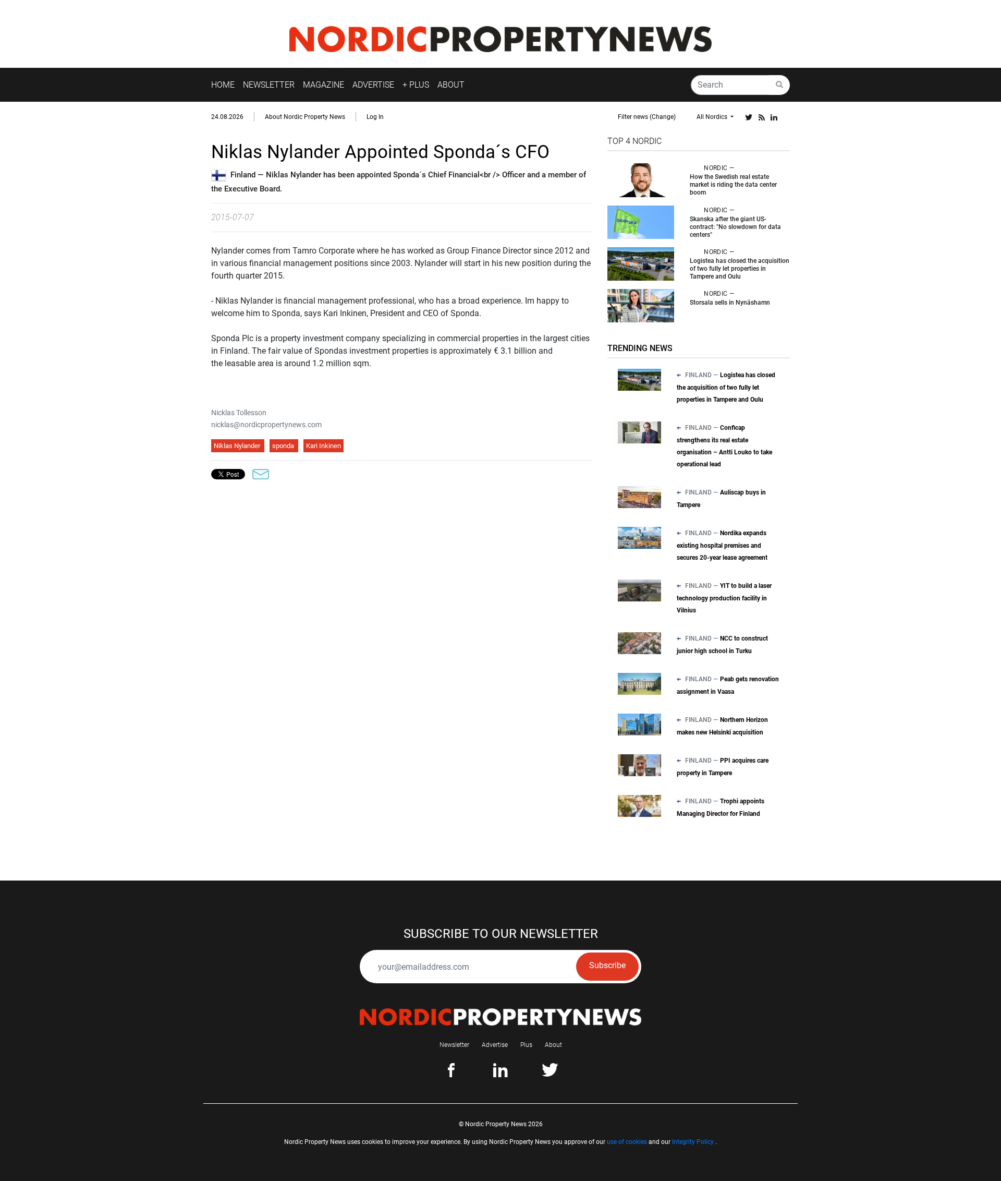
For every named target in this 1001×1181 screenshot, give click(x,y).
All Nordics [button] (713, 116)
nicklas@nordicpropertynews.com (266, 424)
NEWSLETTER (269, 85)
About (553, 1045)
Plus (526, 1045)
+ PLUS (415, 85)
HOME (223, 85)
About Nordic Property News (305, 116)
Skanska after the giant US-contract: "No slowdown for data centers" (735, 226)
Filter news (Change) (647, 116)
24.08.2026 (227, 116)
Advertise (495, 1045)
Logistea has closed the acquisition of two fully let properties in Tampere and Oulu (739, 268)
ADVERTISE (373, 85)
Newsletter (454, 1045)
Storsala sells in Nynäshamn (730, 302)
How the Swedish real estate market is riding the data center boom (733, 184)
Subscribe (607, 965)
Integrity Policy (693, 1142)
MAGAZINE (323, 85)
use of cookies (627, 1142)
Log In (375, 116)
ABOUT (451, 85)
